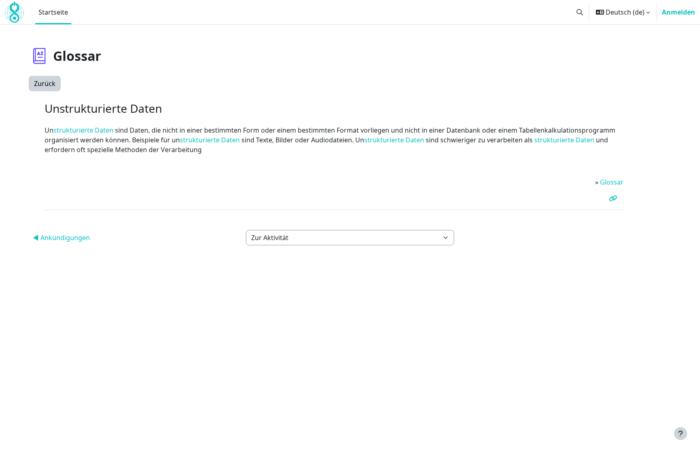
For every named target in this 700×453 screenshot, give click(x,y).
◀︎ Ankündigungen (61, 237)
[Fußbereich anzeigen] (680, 433)
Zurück (44, 83)
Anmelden (678, 12)
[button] (579, 12)
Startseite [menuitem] (53, 12)
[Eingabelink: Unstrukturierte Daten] (614, 198)
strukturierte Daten (83, 130)
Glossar (611, 182)
